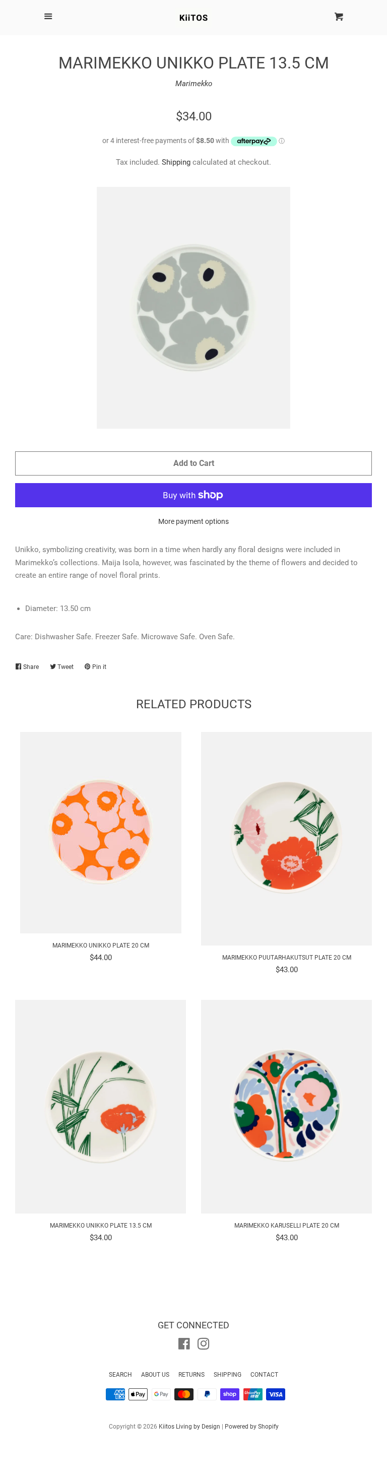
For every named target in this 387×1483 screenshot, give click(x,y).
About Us (155, 1374)
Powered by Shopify (252, 1426)
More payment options (193, 521)
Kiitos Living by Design (189, 1426)
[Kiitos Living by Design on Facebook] (184, 1346)
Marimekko (193, 83)
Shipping (176, 162)
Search (120, 1374)
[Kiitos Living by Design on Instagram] (204, 1346)
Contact (264, 1374)
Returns (191, 1374)
